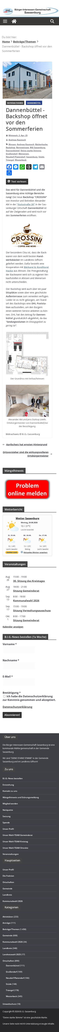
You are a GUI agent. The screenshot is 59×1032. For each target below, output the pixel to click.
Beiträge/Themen (15, 103)
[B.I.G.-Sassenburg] (29, 8)
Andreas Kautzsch (17, 139)
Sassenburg (32, 156)
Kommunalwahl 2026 (13, 941)
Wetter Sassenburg (27, 518)
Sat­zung (6, 816)
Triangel (10, 160)
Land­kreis (7, 894)
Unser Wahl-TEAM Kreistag (15, 841)
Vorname (10, 644)
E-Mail (8, 676)
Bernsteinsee (22, 147)
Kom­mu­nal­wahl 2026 (26, 600)
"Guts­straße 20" (26, 204)
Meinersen (24, 153)
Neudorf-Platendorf (15, 156)
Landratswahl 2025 (12, 954)
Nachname (11, 660)
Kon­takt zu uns (10, 791)
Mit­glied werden (10, 803)
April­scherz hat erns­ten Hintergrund (26, 444)
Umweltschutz (9, 1004)
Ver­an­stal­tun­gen (11, 854)
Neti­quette (8, 810)
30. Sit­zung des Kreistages (29, 581)
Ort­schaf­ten (8, 882)
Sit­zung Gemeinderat (26, 590)
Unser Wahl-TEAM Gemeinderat (18, 835)
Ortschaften (8, 960)
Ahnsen (12, 144)
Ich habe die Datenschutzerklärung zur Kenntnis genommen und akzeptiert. (29, 698)
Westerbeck (20, 160)
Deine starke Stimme (31, 150)
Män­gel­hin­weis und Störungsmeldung (21, 797)
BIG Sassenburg (37, 147)
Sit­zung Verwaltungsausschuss (32, 610)
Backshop (10, 147)
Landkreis (7, 948)
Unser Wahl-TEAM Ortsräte (15, 847)
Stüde (41, 156)
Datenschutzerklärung (17, 707)
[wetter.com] (11, 553)
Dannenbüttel (34, 103)
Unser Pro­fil (8, 829)
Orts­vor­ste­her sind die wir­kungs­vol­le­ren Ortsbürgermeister (26, 454)
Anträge (6, 923)
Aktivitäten (8, 916)
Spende (6, 822)
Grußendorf (12, 153)
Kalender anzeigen (13, 626)
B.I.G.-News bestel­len (13, 778)
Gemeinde (7, 888)
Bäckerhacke (41, 144)
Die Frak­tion (8, 875)
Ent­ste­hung (8, 784)
